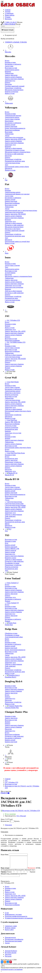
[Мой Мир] (8, 962)
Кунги (7, 60)
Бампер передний (11, 126)
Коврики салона (10, 558)
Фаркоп (7, 326)
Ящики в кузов (10, 170)
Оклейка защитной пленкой (14, 86)
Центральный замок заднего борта (17, 166)
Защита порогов (10, 550)
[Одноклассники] (5, 962)
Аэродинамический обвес (14, 637)
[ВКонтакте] (2, 962)
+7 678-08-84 (8, 24)
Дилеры (7, 11)
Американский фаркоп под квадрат (17, 194)
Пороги (7, 82)
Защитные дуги (10, 145)
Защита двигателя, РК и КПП (15, 331)
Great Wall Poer (12, 420)
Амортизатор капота (12, 70)
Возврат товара (10, 928)
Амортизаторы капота (12, 192)
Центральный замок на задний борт (17, 241)
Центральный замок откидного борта (18, 411)
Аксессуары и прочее (12, 119)
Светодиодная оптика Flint (14, 503)
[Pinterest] (10, 962)
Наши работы (9, 15)
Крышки (8, 190)
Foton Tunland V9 (13, 603)
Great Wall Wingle (13, 382)
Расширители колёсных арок (15, 161)
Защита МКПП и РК (12, 548)
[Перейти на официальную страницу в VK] (3, 793)
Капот (7, 639)
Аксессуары (9, 66)
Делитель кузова (10, 425)
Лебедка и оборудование (13, 148)
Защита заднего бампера (13, 77)
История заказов (10, 952)
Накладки (8, 84)
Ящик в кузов (9, 93)
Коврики (8, 71)
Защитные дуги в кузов (13, 285)
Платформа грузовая (12, 563)
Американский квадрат (13, 115)
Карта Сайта (9, 929)
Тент (6, 165)
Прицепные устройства (13, 88)
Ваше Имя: (4, 854)
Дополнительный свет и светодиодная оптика (21, 210)
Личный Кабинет (11, 951)
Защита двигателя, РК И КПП (15, 214)
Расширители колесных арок (15, 236)
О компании (9, 13)
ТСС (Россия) (21, 816)
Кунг (6, 543)
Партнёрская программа (13, 941)
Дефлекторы (9, 73)
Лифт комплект (10, 516)
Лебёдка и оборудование (13, 355)
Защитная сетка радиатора (14, 137)
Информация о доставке (13, 914)
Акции (7, 943)
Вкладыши (8, 132)
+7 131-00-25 (10, 22)
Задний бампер (10, 273)
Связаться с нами (11, 926)
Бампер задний (10, 124)
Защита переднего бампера (14, 79)
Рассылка (8, 956)
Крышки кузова (10, 324)
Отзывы (7, 17)
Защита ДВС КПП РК (12, 422)
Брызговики (9, 121)
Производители (10, 937)
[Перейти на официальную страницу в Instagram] (6, 793)
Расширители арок (11, 298)
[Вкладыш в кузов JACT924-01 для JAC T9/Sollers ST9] (20, 810)
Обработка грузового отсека (15, 150)
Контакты (8, 19)
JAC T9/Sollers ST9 (13, 320)
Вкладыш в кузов (11, 68)
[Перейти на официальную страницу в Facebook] (1, 793)
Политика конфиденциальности (16, 916)
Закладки (8, 954)
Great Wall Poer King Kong (16, 453)
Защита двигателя (11, 75)
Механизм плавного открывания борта (18, 276)
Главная (7, 10)
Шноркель (8, 168)
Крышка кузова (10, 62)
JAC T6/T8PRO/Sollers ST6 (16, 342)
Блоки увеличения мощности (15, 128)
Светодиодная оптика (12, 163)
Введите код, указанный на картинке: (14, 873)
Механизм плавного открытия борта (17, 152)
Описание (8, 825)
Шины (7, 524)
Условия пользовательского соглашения (19, 918)
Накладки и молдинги (12, 229)
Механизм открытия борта (14, 90)
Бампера (8, 431)
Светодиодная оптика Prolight (15, 505)
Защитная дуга (10, 80)
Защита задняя (10, 552)
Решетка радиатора (11, 91)
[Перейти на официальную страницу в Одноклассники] (4, 793)
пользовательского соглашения (11, 969)
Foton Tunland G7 (13, 583)
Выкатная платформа (12, 130)
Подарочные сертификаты (14, 939)
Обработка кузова (11, 633)
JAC (6, 780)
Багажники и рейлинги (13, 64)
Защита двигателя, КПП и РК (15, 139)
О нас (7, 913)
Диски (7, 135)
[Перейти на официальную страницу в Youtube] (8, 793)
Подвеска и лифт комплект (14, 154)
